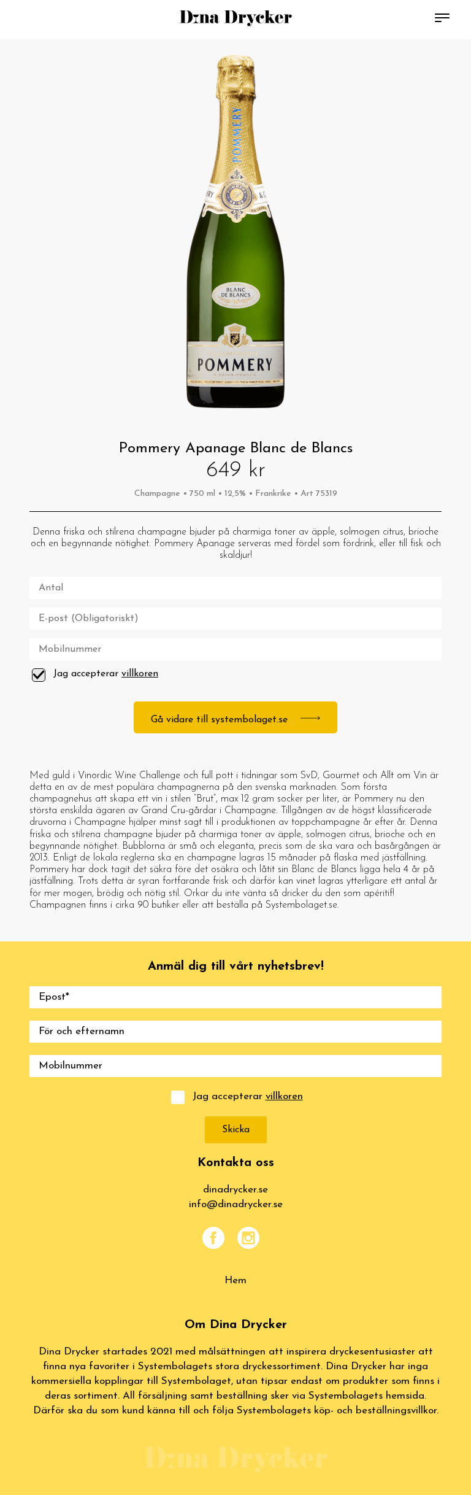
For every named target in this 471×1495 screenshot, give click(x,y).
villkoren (139, 674)
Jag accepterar (105, 674)
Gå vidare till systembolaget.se (221, 720)
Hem (235, 1280)
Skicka (236, 1130)
